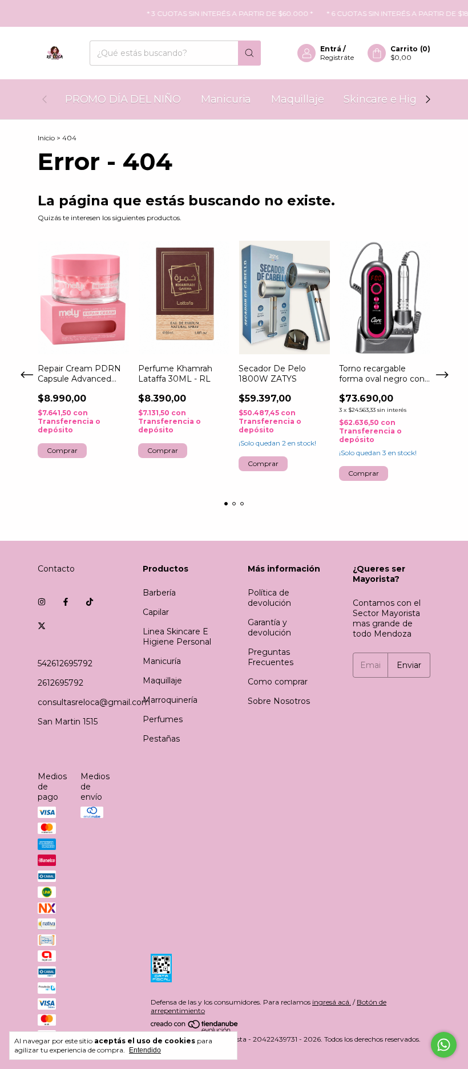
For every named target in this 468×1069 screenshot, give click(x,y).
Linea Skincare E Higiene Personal (177, 636)
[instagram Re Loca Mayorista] (42, 602)
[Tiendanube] (195, 1030)
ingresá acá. (331, 1002)
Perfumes (163, 719)
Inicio (46, 137)
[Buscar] (249, 53)
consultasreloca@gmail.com (94, 702)
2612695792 (60, 683)
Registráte (337, 57)
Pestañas (161, 739)
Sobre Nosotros (279, 701)
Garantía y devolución (269, 627)
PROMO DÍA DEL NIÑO (123, 99)
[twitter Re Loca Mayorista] (42, 626)
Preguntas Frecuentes (270, 657)
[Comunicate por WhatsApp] (444, 1045)
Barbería (159, 593)
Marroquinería (170, 700)
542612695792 (65, 663)
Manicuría (162, 661)
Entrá (330, 48)
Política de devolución (269, 598)
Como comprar (278, 682)
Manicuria (226, 99)
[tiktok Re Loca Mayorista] (90, 602)
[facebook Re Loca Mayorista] (66, 602)
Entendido (145, 1050)
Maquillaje (297, 99)
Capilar (156, 612)
